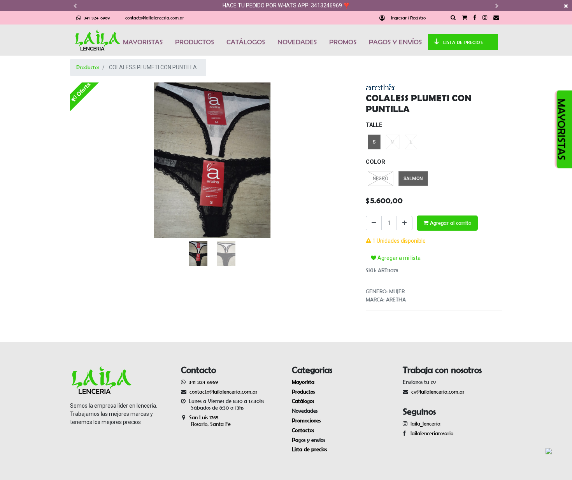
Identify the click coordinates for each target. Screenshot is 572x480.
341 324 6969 (203, 382)
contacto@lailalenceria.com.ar (154, 17)
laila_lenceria (425, 423)
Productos (87, 67)
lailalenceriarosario (430, 433)
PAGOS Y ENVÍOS (395, 42)
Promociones (306, 420)
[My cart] (464, 18)
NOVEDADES (297, 42)
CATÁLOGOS (245, 42)
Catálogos (303, 401)
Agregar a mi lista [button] (398, 258)
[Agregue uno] (404, 223)
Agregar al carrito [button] (449, 223)
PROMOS (342, 42)
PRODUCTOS (194, 42)
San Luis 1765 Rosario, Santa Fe (206, 420)
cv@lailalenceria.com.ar (438, 392)
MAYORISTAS (143, 42)
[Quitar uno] (374, 223)
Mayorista (303, 382)
